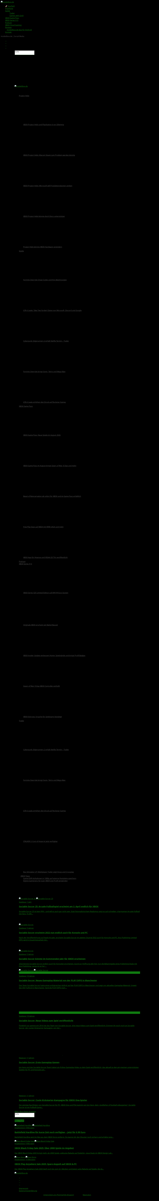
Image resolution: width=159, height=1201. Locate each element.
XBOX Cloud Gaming (13, 25)
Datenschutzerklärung (28, 1191)
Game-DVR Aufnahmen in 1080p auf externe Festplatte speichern (49, 878)
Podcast (8, 23)
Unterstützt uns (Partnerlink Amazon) (58, 1195)
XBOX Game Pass (12, 18)
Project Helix (24, 96)
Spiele (7, 11)
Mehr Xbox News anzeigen (25, 1111)
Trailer (12, 13)
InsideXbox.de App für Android (19, 30)
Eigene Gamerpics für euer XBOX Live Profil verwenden (45, 881)
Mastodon (87, 1195)
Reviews (8, 27)
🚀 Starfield (10, 6)
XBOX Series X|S (11, 20)
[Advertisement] (79, 70)
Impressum (23, 1188)
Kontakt (8, 32)
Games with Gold (16, 15)
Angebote (9, 8)
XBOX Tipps (25, 876)
